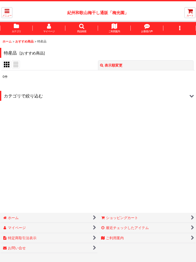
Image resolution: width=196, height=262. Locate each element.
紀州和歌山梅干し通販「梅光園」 (98, 12)
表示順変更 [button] (113, 65)
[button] (7, 12)
